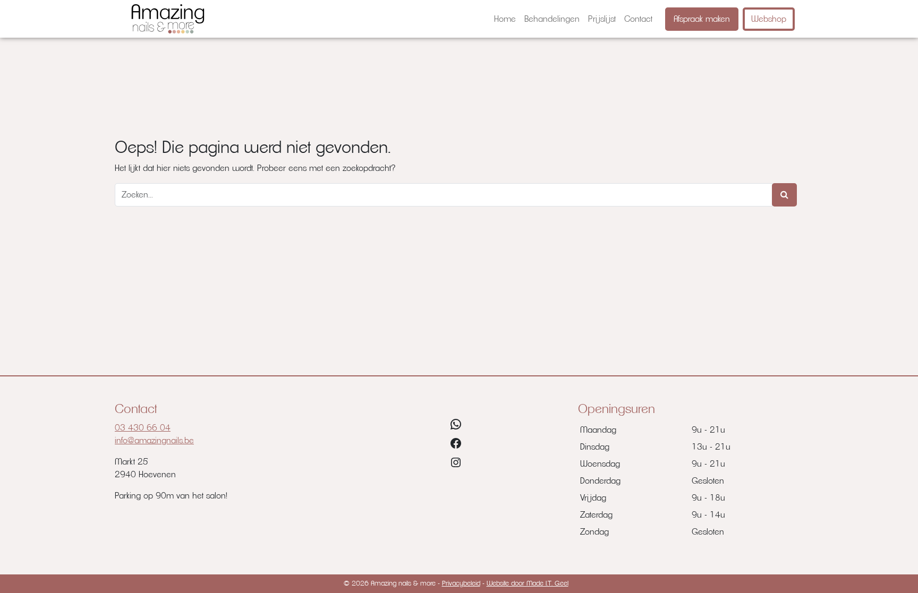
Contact (638, 19)
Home (505, 19)
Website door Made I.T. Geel (527, 583)
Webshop (768, 19)
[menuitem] (505, 19)
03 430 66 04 (143, 428)
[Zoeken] (784, 195)
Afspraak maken (702, 19)
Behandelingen (552, 19)
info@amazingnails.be (154, 440)
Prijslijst (602, 19)
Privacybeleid (461, 583)
